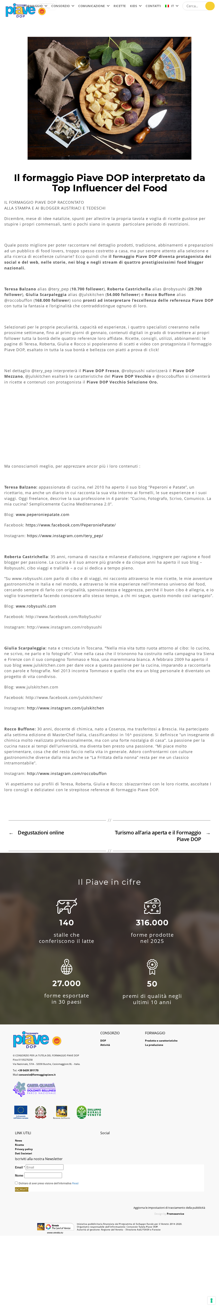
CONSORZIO (60, 6)
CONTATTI (153, 6)
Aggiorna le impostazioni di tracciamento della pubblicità (169, 1208)
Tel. (25, 1070)
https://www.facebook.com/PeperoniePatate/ (71, 525)
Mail (34, 1074)
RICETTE (120, 6)
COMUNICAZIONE (91, 6)
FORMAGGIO (33, 6)
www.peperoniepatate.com (43, 514)
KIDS (133, 6)
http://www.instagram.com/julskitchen (65, 707)
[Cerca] (210, 6)
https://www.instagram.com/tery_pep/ (65, 535)
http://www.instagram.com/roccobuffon (67, 773)
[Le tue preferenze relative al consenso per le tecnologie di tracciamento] (211, 1300)
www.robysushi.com (36, 606)
